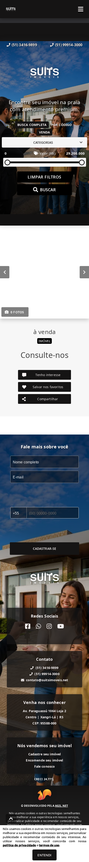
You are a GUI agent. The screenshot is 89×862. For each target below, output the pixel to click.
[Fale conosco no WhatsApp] (38, 626)
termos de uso (49, 845)
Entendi (44, 855)
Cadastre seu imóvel (44, 754)
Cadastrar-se (44, 548)
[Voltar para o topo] (11, 818)
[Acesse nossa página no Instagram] (49, 626)
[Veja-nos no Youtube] (60, 626)
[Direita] (84, 272)
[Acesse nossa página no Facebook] (27, 626)
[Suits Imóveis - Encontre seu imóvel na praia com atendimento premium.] (44, 73)
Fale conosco (44, 766)
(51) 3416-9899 (24, 44)
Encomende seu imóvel (44, 760)
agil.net (61, 806)
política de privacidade (19, 845)
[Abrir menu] (81, 9)
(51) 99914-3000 (68, 44)
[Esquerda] (4, 272)
